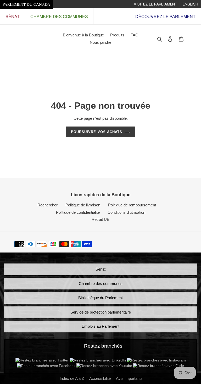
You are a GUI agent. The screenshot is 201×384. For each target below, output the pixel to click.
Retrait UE (100, 219)
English (190, 4)
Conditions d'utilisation (126, 212)
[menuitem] (155, 4)
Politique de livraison (82, 205)
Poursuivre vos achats (96, 132)
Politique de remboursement (132, 205)
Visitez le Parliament (155, 4)
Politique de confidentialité (78, 212)
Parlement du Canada (26, 4)
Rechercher (47, 205)
